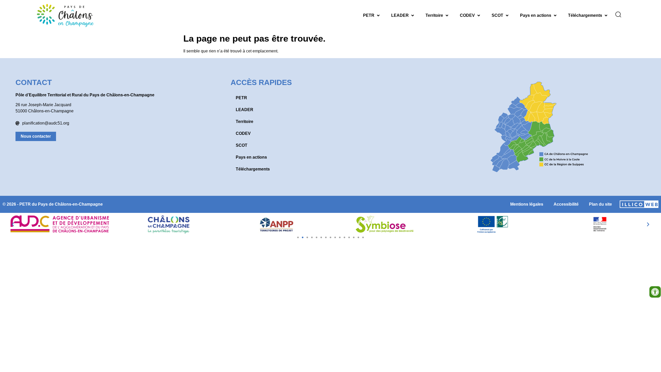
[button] (12, 224)
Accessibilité (566, 204)
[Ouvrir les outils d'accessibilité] (655, 292)
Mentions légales (526, 204)
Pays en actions (535, 15)
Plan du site (600, 204)
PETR (368, 15)
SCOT (497, 15)
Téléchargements (585, 15)
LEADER (400, 15)
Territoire (434, 15)
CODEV (467, 15)
